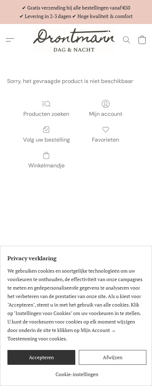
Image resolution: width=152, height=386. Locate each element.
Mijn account (105, 114)
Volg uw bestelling (46, 139)
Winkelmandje (46, 165)
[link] (76, 372)
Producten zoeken (46, 114)
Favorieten (105, 139)
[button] (75, 40)
